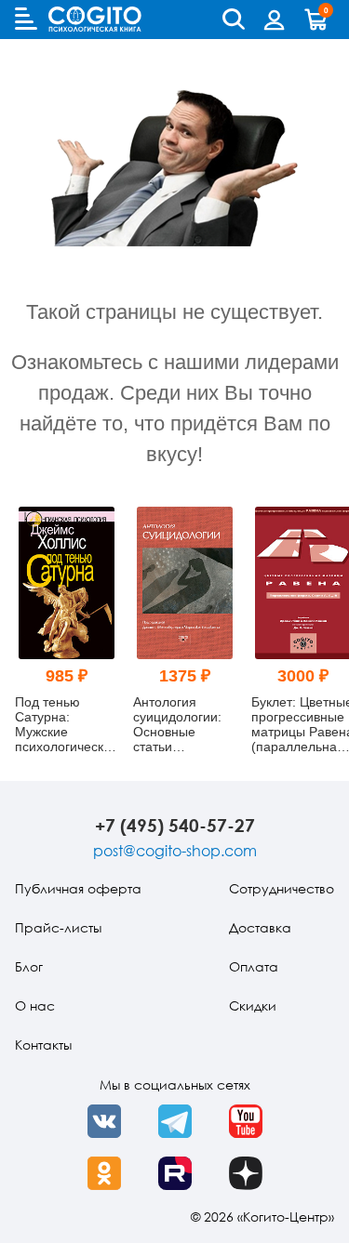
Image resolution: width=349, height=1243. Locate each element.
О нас (35, 1005)
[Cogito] (94, 19)
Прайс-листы (58, 927)
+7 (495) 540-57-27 (175, 825)
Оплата (253, 966)
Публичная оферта (78, 888)
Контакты (43, 1044)
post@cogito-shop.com (175, 850)
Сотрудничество (281, 888)
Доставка (260, 927)
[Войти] (274, 19)
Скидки (252, 1005)
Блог (29, 966)
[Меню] (26, 18)
